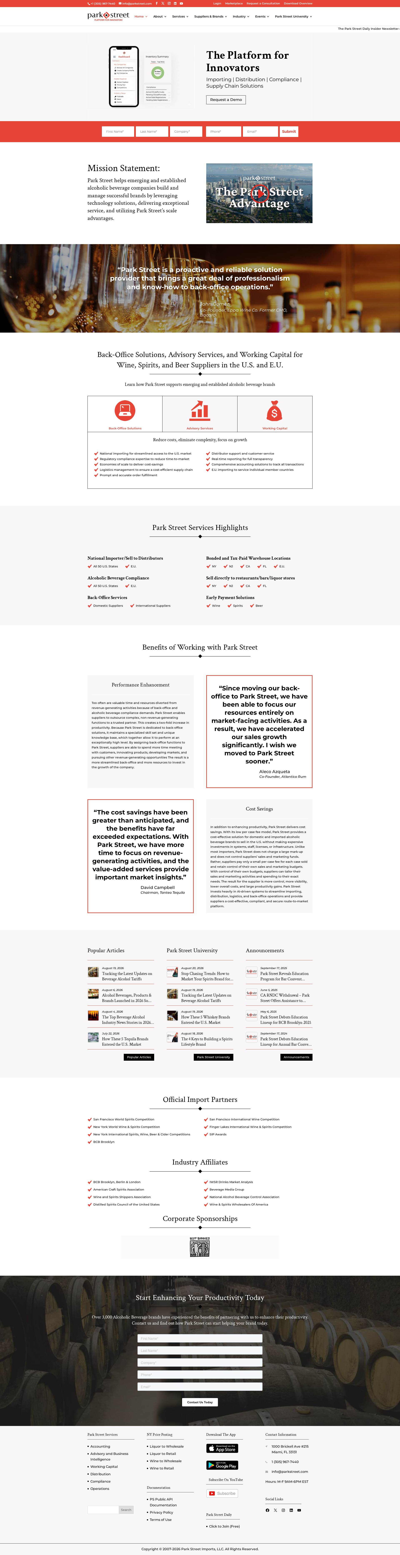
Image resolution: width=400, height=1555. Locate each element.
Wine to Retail (162, 1468)
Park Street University (291, 16)
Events (260, 16)
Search (126, 1510)
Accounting (100, 1446)
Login (217, 3)
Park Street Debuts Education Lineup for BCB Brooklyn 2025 (285, 1019)
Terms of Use (161, 1520)
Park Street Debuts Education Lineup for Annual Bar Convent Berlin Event (286, 1044)
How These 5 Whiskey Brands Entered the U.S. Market (205, 1019)
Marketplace (234, 3)
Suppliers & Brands (208, 16)
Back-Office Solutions (125, 428)
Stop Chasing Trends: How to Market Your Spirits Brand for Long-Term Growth (205, 979)
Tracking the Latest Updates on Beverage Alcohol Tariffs (127, 976)
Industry (239, 16)
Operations (99, 1489)
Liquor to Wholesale (167, 1446)
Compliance (100, 1481)
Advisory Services (200, 428)
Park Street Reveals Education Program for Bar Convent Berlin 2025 (284, 979)
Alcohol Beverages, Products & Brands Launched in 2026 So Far (126, 1001)
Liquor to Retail (163, 1454)
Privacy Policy (161, 1512)
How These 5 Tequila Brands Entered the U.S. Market (125, 1041)
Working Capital (274, 428)
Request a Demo (226, 99)
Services (178, 16)
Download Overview (298, 3)
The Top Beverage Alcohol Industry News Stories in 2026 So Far (126, 1022)
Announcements (296, 1057)
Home (139, 16)
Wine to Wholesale (166, 1461)
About (158, 16)
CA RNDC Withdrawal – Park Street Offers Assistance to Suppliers (285, 1001)
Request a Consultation (263, 3)
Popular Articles (139, 1057)
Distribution (100, 1474)
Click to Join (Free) (224, 1526)
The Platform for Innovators (247, 61)
